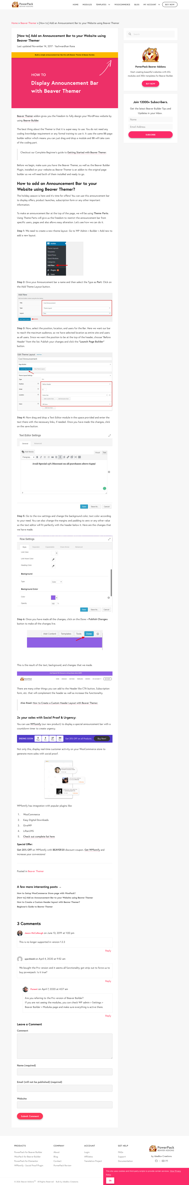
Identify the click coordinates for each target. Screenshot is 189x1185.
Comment (22, 1030)
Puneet (34, 989)
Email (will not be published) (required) (39, 1082)
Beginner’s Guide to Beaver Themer (35, 906)
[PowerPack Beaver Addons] (151, 54)
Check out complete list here (39, 836)
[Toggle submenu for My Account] (159, 4)
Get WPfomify (92, 849)
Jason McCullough (34, 932)
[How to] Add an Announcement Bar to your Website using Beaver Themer (55, 897)
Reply (108, 950)
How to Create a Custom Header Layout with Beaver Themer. (65, 702)
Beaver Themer (28, 23)
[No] (185, 1176)
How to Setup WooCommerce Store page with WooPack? (46, 893)
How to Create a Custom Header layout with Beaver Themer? (48, 902)
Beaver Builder (30, 120)
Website (22, 1098)
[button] (150, 84)
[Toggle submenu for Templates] (109, 4)
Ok (110, 1180)
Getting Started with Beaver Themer (86, 152)
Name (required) (26, 1065)
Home (14, 23)
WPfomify (35, 724)
